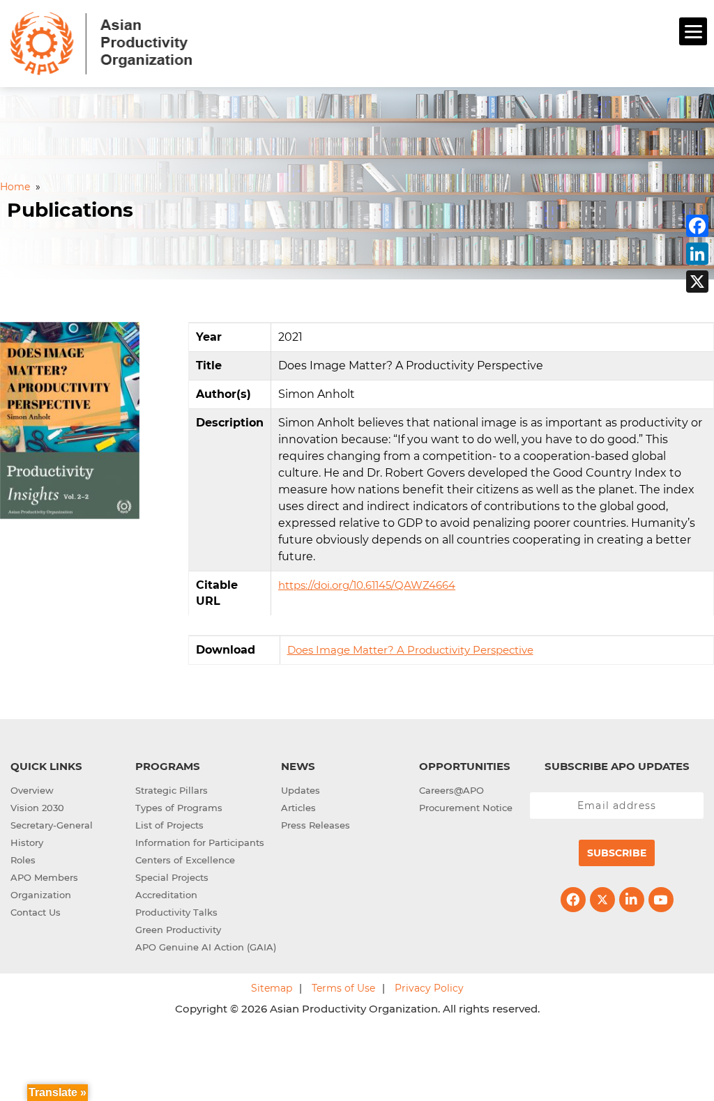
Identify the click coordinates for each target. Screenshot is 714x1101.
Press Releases (315, 825)
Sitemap (271, 988)
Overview (32, 790)
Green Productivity (178, 929)
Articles (298, 807)
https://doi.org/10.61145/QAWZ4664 (366, 585)
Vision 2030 (37, 807)
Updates (300, 790)
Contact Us (35, 912)
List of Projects (169, 825)
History (26, 842)
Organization (40, 894)
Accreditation (166, 894)
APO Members (44, 877)
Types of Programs (178, 807)
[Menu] (693, 31)
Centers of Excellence (185, 859)
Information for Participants (199, 842)
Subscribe (616, 853)
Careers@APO (451, 790)
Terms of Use (343, 988)
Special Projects (171, 877)
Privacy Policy (429, 988)
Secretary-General (51, 825)
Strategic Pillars (171, 790)
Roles (23, 859)
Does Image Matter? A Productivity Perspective (410, 649)
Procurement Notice (465, 807)
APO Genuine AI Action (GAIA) (205, 947)
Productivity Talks (176, 912)
